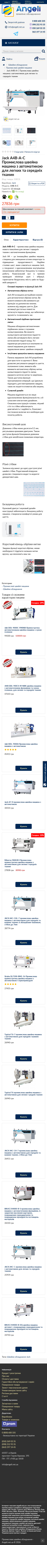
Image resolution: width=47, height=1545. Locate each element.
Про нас (5, 1376)
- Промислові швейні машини (15, 586)
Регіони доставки (10, 1393)
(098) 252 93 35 (9, 1444)
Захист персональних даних (15, 1387)
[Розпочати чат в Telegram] (15, 35)
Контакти (40, 2)
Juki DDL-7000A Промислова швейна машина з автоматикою (21, 745)
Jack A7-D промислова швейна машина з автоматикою (23, 803)
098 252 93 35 (38, 24)
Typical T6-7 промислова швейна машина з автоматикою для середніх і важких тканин (23, 1036)
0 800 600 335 (38, 20)
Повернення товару (11, 1406)
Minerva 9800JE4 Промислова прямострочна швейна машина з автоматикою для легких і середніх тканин (21, 863)
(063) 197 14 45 (9, 1447)
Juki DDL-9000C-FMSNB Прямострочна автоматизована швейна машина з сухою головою (23, 629)
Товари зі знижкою (10, 1419)
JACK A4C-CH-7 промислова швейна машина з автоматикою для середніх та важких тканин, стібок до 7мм (23, 1152)
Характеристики (20, 239)
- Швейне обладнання (12, 589)
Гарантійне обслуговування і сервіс (18, 1381)
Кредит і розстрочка (16, 2)
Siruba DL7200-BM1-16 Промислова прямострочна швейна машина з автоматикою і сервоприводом (21, 978)
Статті (5, 1396)
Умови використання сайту (14, 1390)
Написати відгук (32, 151)
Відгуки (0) (38, 239)
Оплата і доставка (28, 2)
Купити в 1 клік (14, 232)
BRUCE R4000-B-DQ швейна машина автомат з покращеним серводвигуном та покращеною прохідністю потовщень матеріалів (23, 1328)
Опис (6, 239)
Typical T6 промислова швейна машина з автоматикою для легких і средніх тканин (23, 1093)
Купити (14, 225)
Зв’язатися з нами (10, 1403)
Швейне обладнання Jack (18, 1356)
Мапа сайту (7, 1409)
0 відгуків (18, 151)
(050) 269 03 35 (9, 1441)
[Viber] (31, 24)
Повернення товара (11, 1384)
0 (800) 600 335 (9, 1432)
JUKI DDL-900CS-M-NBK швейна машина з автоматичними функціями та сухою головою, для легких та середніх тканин (23, 688)
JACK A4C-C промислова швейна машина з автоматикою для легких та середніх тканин (23, 1269)
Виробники (7, 1416)
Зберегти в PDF (37, 183)
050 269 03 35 (38, 28)
